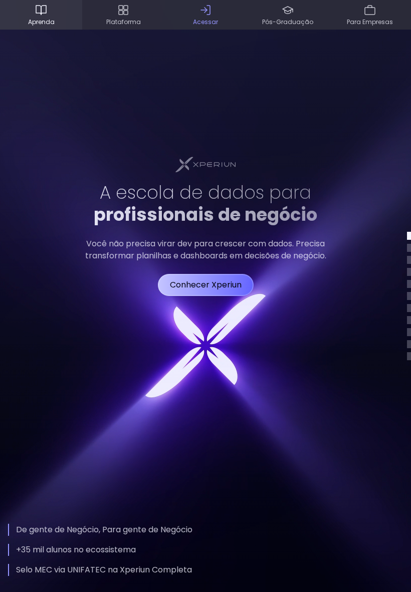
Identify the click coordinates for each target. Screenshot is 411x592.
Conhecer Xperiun (206, 284)
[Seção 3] (409, 260)
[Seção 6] (409, 296)
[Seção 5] (409, 284)
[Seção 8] (409, 320)
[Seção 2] (409, 248)
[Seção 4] (409, 272)
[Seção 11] (409, 356)
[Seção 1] (409, 236)
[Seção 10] (409, 344)
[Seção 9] (409, 332)
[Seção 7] (409, 308)
